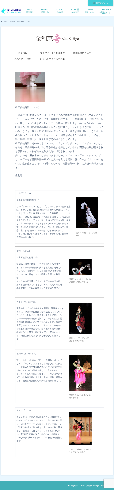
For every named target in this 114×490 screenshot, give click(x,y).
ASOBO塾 (75, 10)
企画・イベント (90, 10)
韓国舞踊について (82, 53)
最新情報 (22, 53)
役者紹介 (60, 10)
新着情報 (29, 10)
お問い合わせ (102, 3)
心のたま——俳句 (22, 59)
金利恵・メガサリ (105, 10)
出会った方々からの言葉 (52, 59)
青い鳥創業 (87, 485)
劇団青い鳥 (45, 10)
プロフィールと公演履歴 (52, 53)
